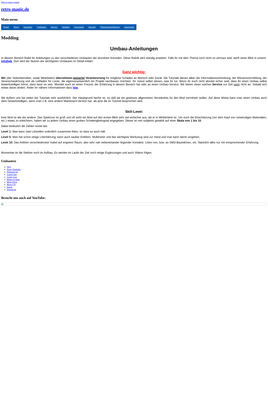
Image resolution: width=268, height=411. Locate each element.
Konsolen (28, 27)
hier (75, 87)
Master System (13, 179)
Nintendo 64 (12, 172)
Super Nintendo (14, 169)
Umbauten (41, 27)
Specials (92, 27)
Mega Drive (12, 182)
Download (79, 27)
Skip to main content (10, 2)
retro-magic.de (15, 9)
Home (6, 27)
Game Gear (12, 177)
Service (54, 27)
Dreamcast (11, 189)
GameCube (12, 174)
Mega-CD (11, 184)
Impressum (129, 27)
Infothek (66, 27)
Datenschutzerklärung (110, 27)
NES (9, 167)
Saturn (9, 187)
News (16, 27)
